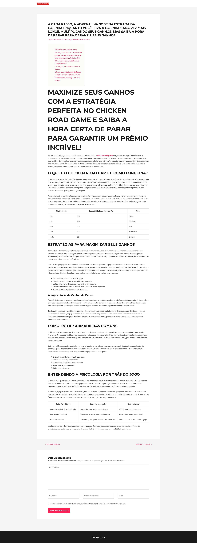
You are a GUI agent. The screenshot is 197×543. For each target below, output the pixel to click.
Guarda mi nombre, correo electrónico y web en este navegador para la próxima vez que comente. (88, 504)
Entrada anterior (52, 444)
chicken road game (105, 155)
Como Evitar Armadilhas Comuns (67, 75)
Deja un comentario (55, 39)
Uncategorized (70, 39)
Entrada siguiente (144, 444)
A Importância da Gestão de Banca (68, 72)
